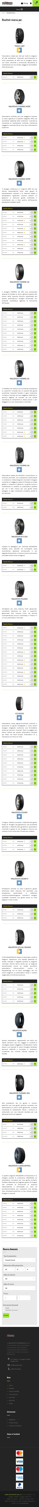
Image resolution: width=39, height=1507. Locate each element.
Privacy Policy (13, 1422)
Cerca (7, 1315)
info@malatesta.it (16, 1365)
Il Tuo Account (13, 1394)
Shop (25, 3)
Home (10, 1385)
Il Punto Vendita (14, 1391)
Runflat (7, 1308)
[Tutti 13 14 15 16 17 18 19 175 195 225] (30, 1269)
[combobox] (31, 77)
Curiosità (12, 1397)
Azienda (11, 1388)
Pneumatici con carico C (11, 1310)
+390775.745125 (15, 1369)
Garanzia (12, 1400)
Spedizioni (12, 1419)
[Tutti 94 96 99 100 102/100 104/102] (20, 1288)
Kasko (11, 1403)
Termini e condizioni (15, 1426)
